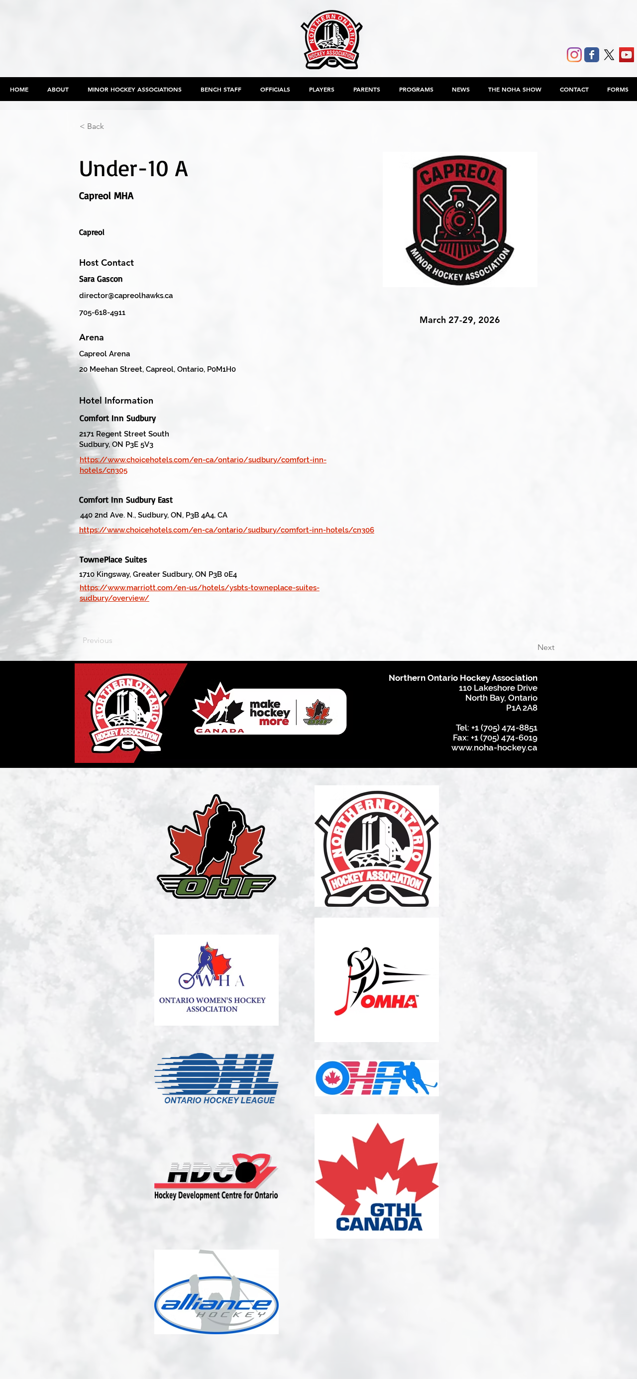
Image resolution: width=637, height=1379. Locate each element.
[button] (135, 89)
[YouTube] (626, 54)
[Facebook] (591, 54)
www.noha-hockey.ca (494, 747)
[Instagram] (574, 54)
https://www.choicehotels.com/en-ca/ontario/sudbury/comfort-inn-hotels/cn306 (226, 530)
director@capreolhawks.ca (126, 295)
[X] (609, 54)
